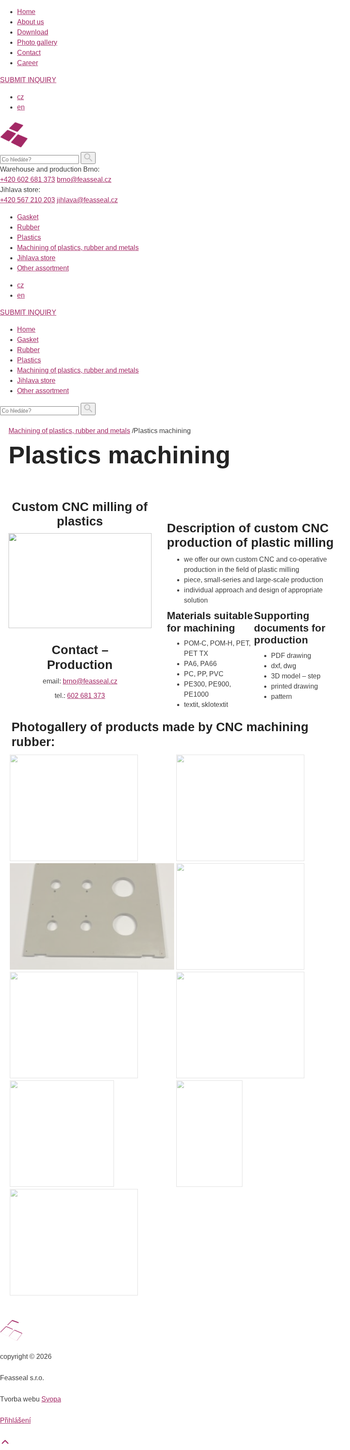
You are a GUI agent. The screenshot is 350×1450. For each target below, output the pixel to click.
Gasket (27, 217)
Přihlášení (15, 1420)
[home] (56, 146)
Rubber (28, 227)
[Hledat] (88, 158)
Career (27, 62)
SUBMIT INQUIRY (28, 79)
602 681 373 (86, 695)
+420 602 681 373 (27, 179)
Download (32, 32)
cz (20, 96)
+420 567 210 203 (27, 200)
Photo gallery (37, 42)
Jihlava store (36, 257)
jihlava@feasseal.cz (87, 200)
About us (30, 22)
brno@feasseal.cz (84, 179)
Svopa (51, 1399)
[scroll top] (5, 1444)
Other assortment (43, 268)
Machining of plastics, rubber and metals (78, 247)
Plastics (29, 237)
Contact (29, 52)
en (21, 107)
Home (26, 11)
